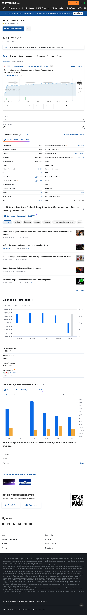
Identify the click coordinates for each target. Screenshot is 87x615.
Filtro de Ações (14, 8)
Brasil (24, 8)
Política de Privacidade (26, 601)
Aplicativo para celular (9, 539)
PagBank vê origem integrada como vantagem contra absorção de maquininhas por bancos (38, 233)
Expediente (49, 548)
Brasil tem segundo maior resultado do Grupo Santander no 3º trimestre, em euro (37, 257)
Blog (3, 535)
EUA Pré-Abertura (43, 8)
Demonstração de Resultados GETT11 (22, 384)
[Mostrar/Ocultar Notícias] (52, 66)
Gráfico (13, 56)
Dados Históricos (17, 61)
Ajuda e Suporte (51, 544)
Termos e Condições (9, 601)
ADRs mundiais (58, 8)
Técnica (50, 56)
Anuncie (48, 539)
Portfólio (5, 544)
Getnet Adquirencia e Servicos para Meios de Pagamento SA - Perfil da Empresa (39, 444)
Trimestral (13, 395)
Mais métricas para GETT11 (74, 135)
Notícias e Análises (27, 56)
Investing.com (7, 248)
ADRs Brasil (70, 8)
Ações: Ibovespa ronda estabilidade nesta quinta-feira (25, 245)
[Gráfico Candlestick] (5, 66)
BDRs (80, 8)
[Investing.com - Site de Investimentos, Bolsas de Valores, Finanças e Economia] (12, 3)
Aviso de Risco (41, 601)
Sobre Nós (49, 535)
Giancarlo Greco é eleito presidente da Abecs (22, 268)
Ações (4, 8)
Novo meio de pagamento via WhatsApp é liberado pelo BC (27, 280)
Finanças (41, 56)
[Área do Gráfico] (9, 66)
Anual (5, 395)
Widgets (5, 548)
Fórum (59, 56)
